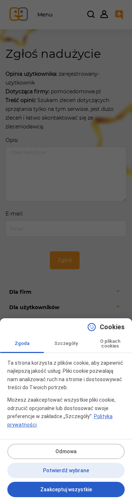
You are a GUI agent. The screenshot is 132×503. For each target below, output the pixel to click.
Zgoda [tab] (22, 343)
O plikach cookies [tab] (110, 343)
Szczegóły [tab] (66, 343)
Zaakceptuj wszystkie (66, 489)
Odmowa (66, 451)
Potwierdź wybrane (66, 470)
